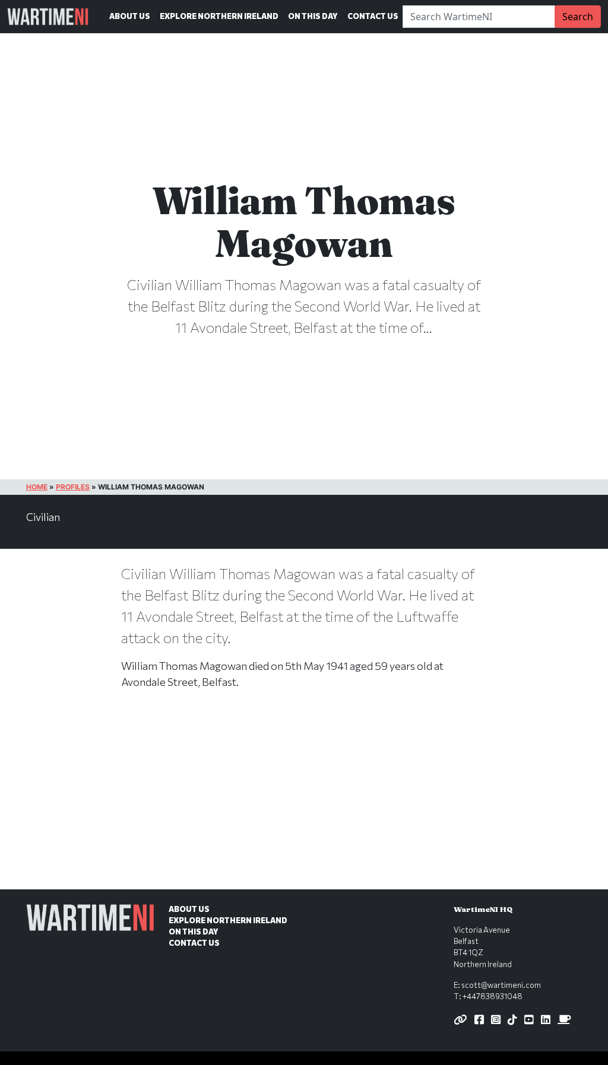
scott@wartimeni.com (501, 985)
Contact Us (372, 16)
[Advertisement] (304, 802)
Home (37, 486)
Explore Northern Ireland (219, 16)
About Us (129, 16)
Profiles (73, 486)
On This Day (313, 16)
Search (577, 16)
